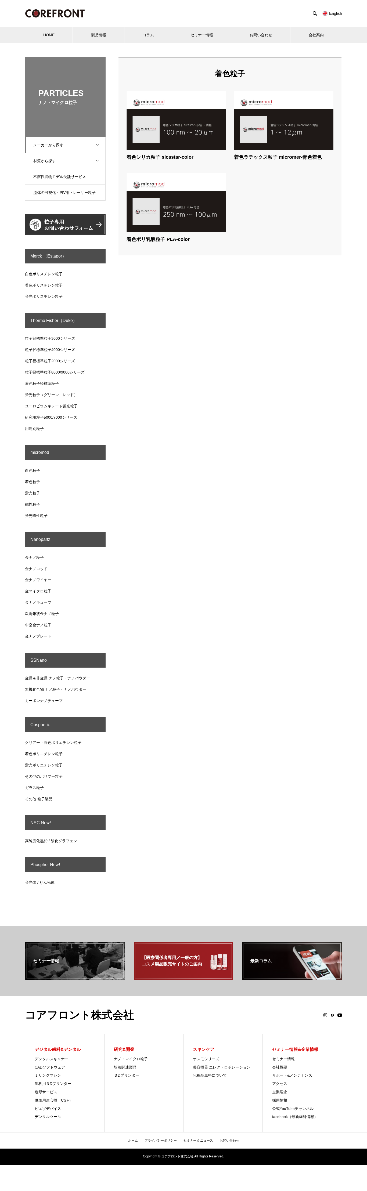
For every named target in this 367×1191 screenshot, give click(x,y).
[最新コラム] (292, 977)
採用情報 (279, 1100)
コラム (148, 35)
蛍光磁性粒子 (36, 515)
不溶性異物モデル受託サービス (59, 177)
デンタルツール (48, 1116)
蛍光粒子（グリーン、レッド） (51, 395)
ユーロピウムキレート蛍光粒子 (51, 406)
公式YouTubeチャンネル (293, 1108)
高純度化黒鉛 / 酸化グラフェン (51, 841)
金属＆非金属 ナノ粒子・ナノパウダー (57, 678)
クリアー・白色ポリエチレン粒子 (53, 742)
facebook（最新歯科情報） (295, 1116)
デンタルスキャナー (52, 1059)
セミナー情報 (201, 35)
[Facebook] (332, 1015)
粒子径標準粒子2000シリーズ (50, 361)
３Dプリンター (126, 1075)
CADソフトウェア (50, 1067)
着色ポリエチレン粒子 (44, 754)
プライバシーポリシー (161, 1140)
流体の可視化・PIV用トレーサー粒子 (64, 192)
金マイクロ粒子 (38, 591)
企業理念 (279, 1092)
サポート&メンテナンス (292, 1075)
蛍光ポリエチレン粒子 (44, 765)
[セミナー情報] (75, 977)
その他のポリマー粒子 (44, 776)
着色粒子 (32, 482)
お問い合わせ (261, 35)
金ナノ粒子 (34, 557)
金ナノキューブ (38, 602)
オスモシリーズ (206, 1059)
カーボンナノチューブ (44, 700)
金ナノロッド (36, 569)
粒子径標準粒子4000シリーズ (50, 349)
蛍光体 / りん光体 (40, 882)
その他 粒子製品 (38, 799)
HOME (49, 35)
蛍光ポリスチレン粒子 (44, 296)
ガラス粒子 (34, 787)
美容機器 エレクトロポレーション (221, 1067)
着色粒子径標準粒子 (42, 383)
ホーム (133, 1140)
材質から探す (44, 161)
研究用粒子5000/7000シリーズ (51, 417)
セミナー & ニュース (198, 1140)
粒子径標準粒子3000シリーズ (50, 338)
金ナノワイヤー (38, 580)
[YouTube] (339, 1015)
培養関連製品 (125, 1067)
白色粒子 (32, 470)
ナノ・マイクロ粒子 (131, 1059)
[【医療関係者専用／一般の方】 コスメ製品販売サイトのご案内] (183, 977)
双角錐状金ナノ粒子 (42, 613)
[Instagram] (325, 1015)
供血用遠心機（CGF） (54, 1100)
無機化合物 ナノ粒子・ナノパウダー (55, 689)
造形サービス (46, 1092)
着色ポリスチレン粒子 (44, 285)
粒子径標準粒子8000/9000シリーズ (55, 372)
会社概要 (279, 1067)
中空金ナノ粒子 (38, 625)
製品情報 (98, 35)
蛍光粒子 (32, 493)
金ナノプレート (38, 636)
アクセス (279, 1083)
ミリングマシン (48, 1075)
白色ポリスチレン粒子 (44, 274)
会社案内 (316, 35)
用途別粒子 (34, 428)
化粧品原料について (210, 1075)
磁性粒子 (32, 504)
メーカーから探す (48, 145)
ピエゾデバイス (48, 1108)
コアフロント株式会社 (79, 1014)
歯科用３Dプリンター (53, 1083)
